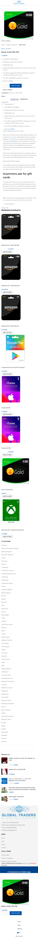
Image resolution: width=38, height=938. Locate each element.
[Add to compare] (3, 917)
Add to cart (16, 85)
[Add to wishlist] (8, 917)
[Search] (37, 3)
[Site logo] (19, 2)
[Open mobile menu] (2, 3)
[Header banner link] (19, 469)
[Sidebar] (2, 875)
